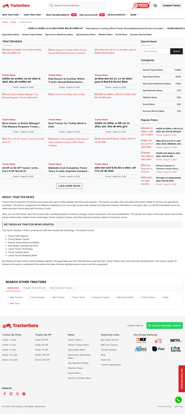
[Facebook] (4, 393)
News (13, 22)
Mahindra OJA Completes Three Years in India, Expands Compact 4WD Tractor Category (67, 169)
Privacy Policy (164, 406)
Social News (121, 34)
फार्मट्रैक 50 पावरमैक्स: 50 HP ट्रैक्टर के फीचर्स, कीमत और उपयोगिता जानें (43, 28)
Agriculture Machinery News (59, 34)
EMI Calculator (88, 15)
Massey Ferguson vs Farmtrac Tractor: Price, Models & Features (167, 168)
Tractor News (8, 75)
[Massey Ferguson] (141, 5)
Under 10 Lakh (9, 355)
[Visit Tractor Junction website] (158, 340)
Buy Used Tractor (110, 339)
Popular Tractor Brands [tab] (34, 288)
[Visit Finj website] (158, 349)
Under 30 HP (41, 339)
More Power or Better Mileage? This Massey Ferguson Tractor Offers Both (21, 125)
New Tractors (16, 297)
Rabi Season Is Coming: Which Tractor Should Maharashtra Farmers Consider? (113, 28)
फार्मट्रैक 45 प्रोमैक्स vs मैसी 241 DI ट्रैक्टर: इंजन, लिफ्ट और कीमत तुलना (112, 125)
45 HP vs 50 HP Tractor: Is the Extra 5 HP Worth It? (20, 169)
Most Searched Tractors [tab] (61, 288)
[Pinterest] (23, 393)
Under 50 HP (41, 345)
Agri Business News (86, 34)
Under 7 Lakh (9, 349)
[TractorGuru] (20, 325)
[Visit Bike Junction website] (141, 340)
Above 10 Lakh (10, 359)
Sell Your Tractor (109, 345)
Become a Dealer (126, 297)
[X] (17, 393)
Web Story (15, 303)
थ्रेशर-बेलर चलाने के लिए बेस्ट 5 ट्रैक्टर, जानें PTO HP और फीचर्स (115, 169)
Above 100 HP (42, 359)
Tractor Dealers (109, 349)
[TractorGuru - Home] (16, 5)
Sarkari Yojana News (32, 34)
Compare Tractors (172, 5)
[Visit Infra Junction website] (176, 340)
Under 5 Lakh (9, 345)
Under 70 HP (41, 349)
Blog (103, 355)
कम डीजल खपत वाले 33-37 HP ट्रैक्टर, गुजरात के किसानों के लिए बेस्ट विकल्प (114, 80)
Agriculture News (10, 34)
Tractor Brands (37, 297)
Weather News (105, 34)
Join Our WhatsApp (166, 325)
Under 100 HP (42, 355)
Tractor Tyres (78, 297)
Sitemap (178, 406)
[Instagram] (11, 393)
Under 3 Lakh (9, 339)
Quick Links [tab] (13, 288)
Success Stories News (141, 34)
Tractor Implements (57, 15)
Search (176, 51)
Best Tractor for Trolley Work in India (67, 125)
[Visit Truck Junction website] (141, 349)
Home (5, 22)
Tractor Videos (148, 297)
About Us (106, 359)
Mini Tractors (58, 297)
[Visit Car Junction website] (176, 349)
